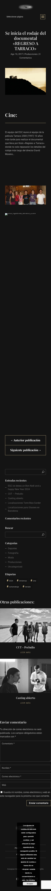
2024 (11, 581)
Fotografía (13, 553)
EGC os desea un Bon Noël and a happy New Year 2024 (24, 487)
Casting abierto (15, 498)
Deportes (12, 548)
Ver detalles (30, 880)
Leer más (25, 652)
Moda (11, 557)
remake (28, 587)
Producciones (31, 54)
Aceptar (30, 883)
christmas (23, 581)
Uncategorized (15, 566)
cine (34, 581)
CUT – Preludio (15, 493)
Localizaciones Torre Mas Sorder (24, 503)
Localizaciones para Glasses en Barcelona (24, 509)
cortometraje (14, 587)
